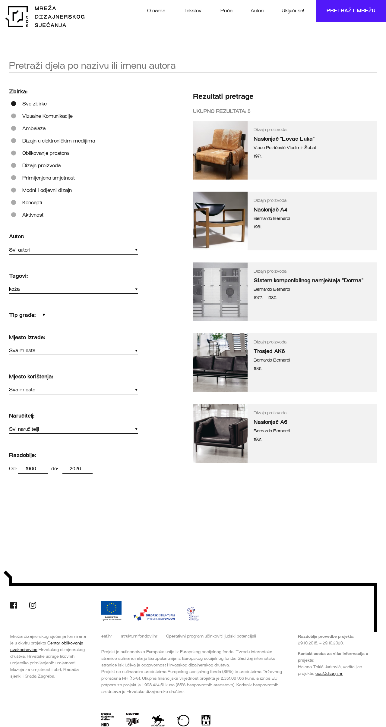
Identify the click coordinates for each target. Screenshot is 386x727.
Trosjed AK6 (269, 351)
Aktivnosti (33, 215)
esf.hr (106, 636)
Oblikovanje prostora (45, 153)
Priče (226, 11)
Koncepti (32, 202)
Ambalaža (34, 128)
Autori (257, 11)
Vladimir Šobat (301, 147)
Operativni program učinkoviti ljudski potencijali (211, 636)
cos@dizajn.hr (329, 673)
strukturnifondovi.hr (139, 636)
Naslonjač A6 (270, 422)
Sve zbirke (34, 104)
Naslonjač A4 (270, 209)
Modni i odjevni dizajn (47, 190)
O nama (156, 11)
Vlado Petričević (270, 147)
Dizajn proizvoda (41, 165)
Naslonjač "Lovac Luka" (284, 139)
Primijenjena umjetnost (48, 178)
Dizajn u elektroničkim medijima (58, 141)
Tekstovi (193, 11)
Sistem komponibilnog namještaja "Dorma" (308, 280)
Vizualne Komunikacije (47, 116)
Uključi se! (293, 11)
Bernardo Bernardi (272, 218)
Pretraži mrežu (351, 11)
